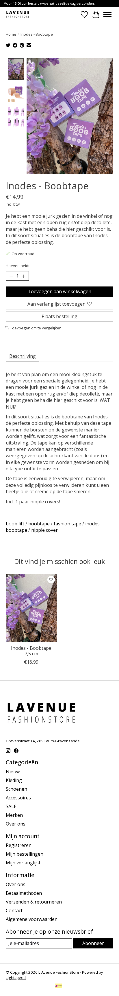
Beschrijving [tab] (22, 356)
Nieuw (13, 771)
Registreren (18, 845)
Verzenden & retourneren (34, 902)
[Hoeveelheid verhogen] (23, 276)
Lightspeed (16, 977)
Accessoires (18, 797)
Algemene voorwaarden (31, 919)
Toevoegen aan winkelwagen (59, 291)
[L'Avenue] (18, 14)
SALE (11, 806)
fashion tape (67, 523)
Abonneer (93, 943)
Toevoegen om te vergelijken (36, 328)
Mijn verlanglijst (23, 862)
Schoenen (16, 789)
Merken (14, 815)
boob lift (15, 523)
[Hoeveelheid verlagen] (11, 276)
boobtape (39, 523)
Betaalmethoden (24, 893)
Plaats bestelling (59, 316)
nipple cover (44, 530)
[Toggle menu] (107, 14)
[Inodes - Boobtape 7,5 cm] (31, 608)
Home (11, 34)
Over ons (15, 824)
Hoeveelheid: (17, 265)
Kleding (14, 780)
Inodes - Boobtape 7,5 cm (31, 651)
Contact (14, 910)
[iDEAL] (58, 986)
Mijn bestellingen (24, 854)
